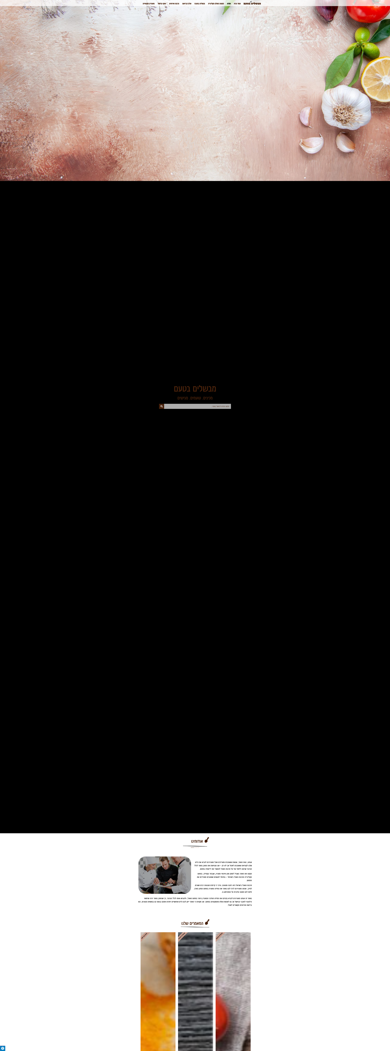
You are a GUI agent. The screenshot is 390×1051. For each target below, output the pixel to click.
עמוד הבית (237, 3)
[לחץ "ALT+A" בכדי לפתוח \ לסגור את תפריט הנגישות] (2, 1048)
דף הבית (197, 847)
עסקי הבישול (162, 3)
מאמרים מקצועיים (149, 3)
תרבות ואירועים (174, 3)
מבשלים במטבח (199, 3)
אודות (229, 3)
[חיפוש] (161, 406)
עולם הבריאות (186, 3)
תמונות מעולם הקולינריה (216, 3)
